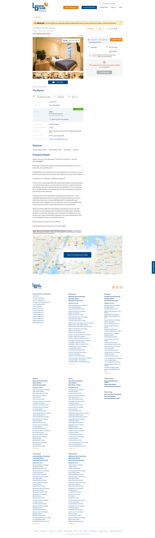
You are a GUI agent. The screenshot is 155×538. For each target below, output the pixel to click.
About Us (52, 531)
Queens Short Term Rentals (40, 381)
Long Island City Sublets (39, 403)
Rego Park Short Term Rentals (40, 419)
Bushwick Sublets (108, 335)
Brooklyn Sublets (109, 298)
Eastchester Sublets (74, 507)
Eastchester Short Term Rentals (76, 506)
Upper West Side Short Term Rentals (78, 317)
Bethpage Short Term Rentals (40, 512)
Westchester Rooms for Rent (76, 460)
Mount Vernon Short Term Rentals (77, 482)
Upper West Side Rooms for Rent (77, 320)
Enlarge (80, 35)
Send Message (104, 72)
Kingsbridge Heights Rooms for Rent (78, 416)
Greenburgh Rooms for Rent (76, 503)
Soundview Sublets (73, 432)
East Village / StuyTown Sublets (77, 342)
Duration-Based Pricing (95, 42)
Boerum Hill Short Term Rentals (112, 320)
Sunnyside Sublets (37, 426)
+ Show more (72, 364)
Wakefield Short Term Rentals (76, 425)
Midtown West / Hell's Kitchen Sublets (78, 324)
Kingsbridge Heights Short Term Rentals (79, 413)
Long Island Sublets (38, 458)
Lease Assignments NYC (39, 304)
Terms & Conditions (116, 531)
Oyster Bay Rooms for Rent (39, 480)
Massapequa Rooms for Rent (40, 492)
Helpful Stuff (104, 7)
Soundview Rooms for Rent (75, 434)
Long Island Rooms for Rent (40, 460)
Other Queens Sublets (38, 391)
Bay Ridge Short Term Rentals (112, 305)
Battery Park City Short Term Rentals (78, 328)
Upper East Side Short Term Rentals (78, 305)
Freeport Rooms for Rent (39, 486)
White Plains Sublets (74, 478)
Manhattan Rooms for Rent (76, 300)
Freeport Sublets (37, 484)
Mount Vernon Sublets (74, 484)
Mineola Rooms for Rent (39, 498)
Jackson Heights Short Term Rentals (42, 413)
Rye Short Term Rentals (75, 494)
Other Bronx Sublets (74, 397)
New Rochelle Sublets (74, 472)
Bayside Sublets (37, 438)
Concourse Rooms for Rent (75, 440)
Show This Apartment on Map (77, 255)
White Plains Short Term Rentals (77, 476)
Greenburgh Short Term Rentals (77, 500)
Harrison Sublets (73, 513)
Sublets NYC (36, 296)
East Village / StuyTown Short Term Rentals (80, 340)
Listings (35, 531)
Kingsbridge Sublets (74, 420)
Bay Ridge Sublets (109, 307)
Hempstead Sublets (38, 466)
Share (91, 29)
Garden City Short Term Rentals (41, 471)
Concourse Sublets (73, 438)
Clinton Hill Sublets (109, 348)
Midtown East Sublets (74, 313)
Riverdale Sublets (73, 391)
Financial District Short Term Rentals (78, 346)
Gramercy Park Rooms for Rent (76, 355)
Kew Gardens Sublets (38, 432)
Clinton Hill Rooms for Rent (111, 350)
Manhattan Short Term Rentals (77, 296)
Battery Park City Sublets (75, 330)
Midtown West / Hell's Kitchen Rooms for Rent (80, 326)
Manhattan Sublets (74, 298)
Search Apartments (71, 7)
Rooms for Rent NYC (38, 308)
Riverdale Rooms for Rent (75, 393)
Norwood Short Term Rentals (76, 407)
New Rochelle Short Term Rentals (77, 471)
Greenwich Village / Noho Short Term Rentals (80, 358)
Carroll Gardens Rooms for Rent (112, 344)
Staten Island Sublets (110, 384)
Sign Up (113, 7)
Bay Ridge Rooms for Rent (111, 309)
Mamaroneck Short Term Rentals (77, 517)
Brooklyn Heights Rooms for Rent (112, 331)
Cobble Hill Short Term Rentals (112, 352)
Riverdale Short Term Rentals (76, 389)
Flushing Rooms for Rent (39, 446)
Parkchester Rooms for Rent (76, 405)
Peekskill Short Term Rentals (76, 488)
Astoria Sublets (36, 397)
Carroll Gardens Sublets (110, 342)
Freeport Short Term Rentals (40, 482)
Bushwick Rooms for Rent (110, 337)
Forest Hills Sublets (37, 409)
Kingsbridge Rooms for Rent (76, 422)
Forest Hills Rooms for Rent (39, 410)
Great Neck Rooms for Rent (40, 503)
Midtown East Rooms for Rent (76, 314)
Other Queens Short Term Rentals (41, 389)
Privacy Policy (103, 531)
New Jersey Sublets (109, 396)
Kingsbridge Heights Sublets (76, 415)
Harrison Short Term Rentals (76, 512)
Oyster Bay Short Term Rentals (40, 476)
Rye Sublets (72, 496)
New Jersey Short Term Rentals (112, 394)
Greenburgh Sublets (74, 502)
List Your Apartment (89, 7)
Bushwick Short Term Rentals (111, 333)
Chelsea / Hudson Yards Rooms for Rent (79, 338)
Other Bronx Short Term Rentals (77, 395)
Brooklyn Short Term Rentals (112, 296)
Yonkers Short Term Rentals (76, 465)
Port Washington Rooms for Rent (41, 521)
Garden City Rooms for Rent (40, 474)
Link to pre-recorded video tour (58, 139)
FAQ (80, 531)
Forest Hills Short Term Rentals (40, 407)
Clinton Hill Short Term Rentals (112, 346)
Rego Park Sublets (37, 420)
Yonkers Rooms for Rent (75, 468)
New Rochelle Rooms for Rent (76, 474)
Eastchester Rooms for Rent (76, 509)
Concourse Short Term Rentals (76, 436)
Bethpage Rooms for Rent (39, 515)
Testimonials (93, 531)
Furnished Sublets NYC (38, 298)
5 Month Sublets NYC (38, 318)
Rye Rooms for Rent (74, 498)
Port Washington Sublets (39, 519)
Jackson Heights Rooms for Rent (41, 416)
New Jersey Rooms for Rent (112, 398)
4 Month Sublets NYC (38, 316)
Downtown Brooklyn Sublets (111, 367)
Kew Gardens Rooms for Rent (40, 434)
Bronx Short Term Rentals (76, 381)
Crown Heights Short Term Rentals (113, 358)
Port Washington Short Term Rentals (42, 517)
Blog (75, 531)
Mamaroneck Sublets (74, 519)
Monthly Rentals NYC (38, 322)
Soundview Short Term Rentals (76, 430)
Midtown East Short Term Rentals (77, 311)
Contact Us (43, 531)
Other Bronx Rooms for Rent (76, 399)
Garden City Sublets (38, 472)
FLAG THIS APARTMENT (40, 87)
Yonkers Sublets (73, 466)
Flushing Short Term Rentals (40, 442)
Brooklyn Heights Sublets (110, 329)
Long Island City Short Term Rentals (42, 401)
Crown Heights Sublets (110, 360)
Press (85, 531)
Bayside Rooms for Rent (39, 440)
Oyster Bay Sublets (38, 478)
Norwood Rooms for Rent (75, 410)
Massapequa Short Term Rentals (41, 488)
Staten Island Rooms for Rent (112, 386)
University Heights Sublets (75, 444)
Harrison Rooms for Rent (75, 515)
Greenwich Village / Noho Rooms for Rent (79, 361)
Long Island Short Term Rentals (41, 456)
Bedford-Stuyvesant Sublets (111, 314)
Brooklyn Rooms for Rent (111, 300)
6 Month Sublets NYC (38, 320)
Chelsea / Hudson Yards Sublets (77, 336)
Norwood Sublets (73, 409)
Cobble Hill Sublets (109, 354)
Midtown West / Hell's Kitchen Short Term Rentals (81, 323)
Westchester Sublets (74, 458)
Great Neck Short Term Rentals (41, 500)
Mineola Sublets (37, 496)
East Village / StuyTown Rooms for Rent (79, 344)
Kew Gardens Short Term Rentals (41, 430)
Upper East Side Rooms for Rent (77, 309)
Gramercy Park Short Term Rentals (77, 352)
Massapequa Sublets (38, 490)
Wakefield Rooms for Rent (75, 428)
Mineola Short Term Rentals (40, 494)
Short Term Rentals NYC (39, 300)
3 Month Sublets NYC (38, 314)
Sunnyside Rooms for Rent (39, 428)
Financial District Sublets (75, 348)
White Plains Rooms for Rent (76, 480)
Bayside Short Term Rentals (40, 436)
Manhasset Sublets (37, 507)
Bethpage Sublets (37, 513)
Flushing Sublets (37, 444)
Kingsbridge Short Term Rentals (77, 419)
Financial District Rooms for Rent (77, 350)
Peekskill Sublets (73, 490)
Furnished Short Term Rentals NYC (41, 302)
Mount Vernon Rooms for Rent (76, 486)
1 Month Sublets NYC (38, 310)
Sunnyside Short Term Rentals (40, 425)
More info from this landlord (60, 119)
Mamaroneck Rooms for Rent (76, 521)
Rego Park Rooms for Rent (39, 422)
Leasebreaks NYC (37, 306)
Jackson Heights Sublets (39, 415)
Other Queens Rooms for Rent (40, 393)
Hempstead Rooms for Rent (40, 468)
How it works (68, 531)
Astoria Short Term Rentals (39, 395)
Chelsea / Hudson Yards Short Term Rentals (80, 334)
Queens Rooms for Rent (39, 385)
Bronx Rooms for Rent (75, 385)
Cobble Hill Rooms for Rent (111, 356)
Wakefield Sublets (73, 426)
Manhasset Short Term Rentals (40, 506)
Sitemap (59, 531)
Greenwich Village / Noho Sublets (77, 360)
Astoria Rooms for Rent (38, 399)
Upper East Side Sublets (75, 307)
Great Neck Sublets (38, 502)
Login (120, 7)
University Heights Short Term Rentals (78, 442)
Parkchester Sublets (74, 403)
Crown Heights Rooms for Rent (112, 362)
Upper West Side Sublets (75, 319)
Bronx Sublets (72, 383)
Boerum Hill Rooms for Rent (111, 323)
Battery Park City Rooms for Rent (77, 332)
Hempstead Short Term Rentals (41, 465)
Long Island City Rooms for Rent (41, 405)
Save (100, 29)
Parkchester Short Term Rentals (77, 401)
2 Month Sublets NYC (38, 312)
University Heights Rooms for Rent (77, 446)
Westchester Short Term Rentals (77, 456)
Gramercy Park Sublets (74, 354)
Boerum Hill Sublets (109, 322)
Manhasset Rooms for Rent (39, 509)
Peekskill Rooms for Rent (75, 492)
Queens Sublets (37, 383)
